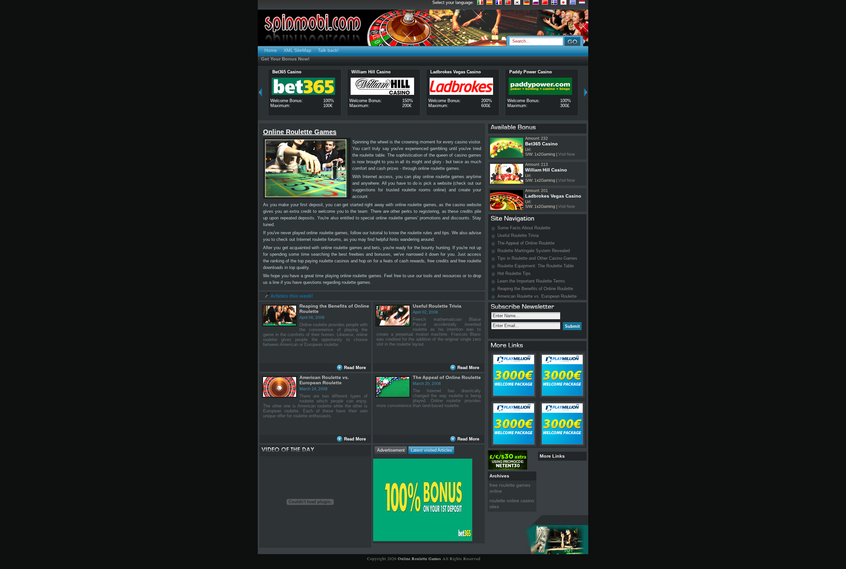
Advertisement (391, 450)
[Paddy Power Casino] (553, 71)
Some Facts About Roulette (523, 227)
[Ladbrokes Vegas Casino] (482, 71)
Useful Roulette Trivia (437, 306)
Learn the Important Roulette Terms (531, 281)
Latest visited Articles (431, 450)
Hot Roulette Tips (514, 273)
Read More (355, 367)
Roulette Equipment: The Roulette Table (535, 265)
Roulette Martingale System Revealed (533, 250)
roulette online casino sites (511, 503)
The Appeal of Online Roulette (447, 377)
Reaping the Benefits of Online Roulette (535, 288)
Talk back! (328, 50)
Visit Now (566, 154)
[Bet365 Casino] (302, 71)
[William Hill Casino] (392, 71)
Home (270, 50)
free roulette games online (509, 488)
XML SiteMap (297, 50)
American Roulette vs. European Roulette (324, 380)
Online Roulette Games (420, 558)
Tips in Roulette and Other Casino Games (537, 258)
